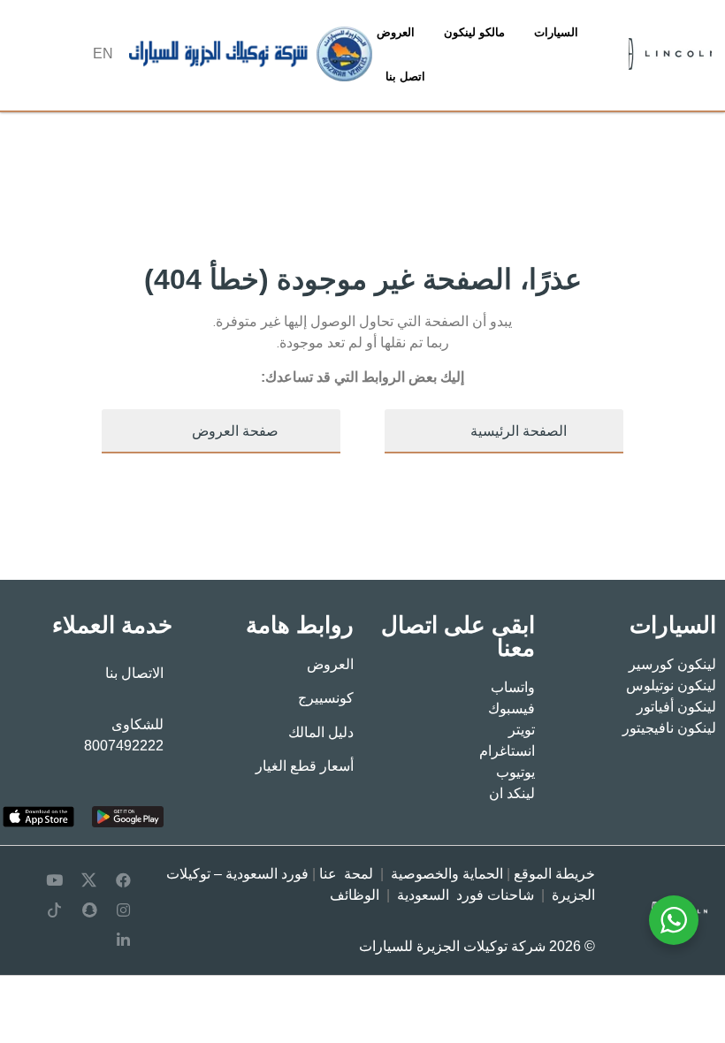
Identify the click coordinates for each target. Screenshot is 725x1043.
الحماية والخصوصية (447, 873)
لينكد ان (512, 793)
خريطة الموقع (554, 873)
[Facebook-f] (124, 880)
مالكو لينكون (474, 32)
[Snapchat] (89, 910)
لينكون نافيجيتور (669, 727)
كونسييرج (326, 697)
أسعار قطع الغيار (305, 765)
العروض (396, 32)
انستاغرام (507, 750)
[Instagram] (124, 910)
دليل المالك (321, 732)
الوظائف (354, 894)
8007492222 (124, 745)
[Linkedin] (124, 940)
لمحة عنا (346, 873)
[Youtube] (55, 880)
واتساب (513, 687)
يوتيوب (515, 772)
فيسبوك (511, 708)
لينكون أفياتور (676, 706)
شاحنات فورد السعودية (465, 894)
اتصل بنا (405, 76)
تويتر (521, 729)
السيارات (556, 32)
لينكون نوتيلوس (671, 685)
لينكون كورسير (672, 664)
